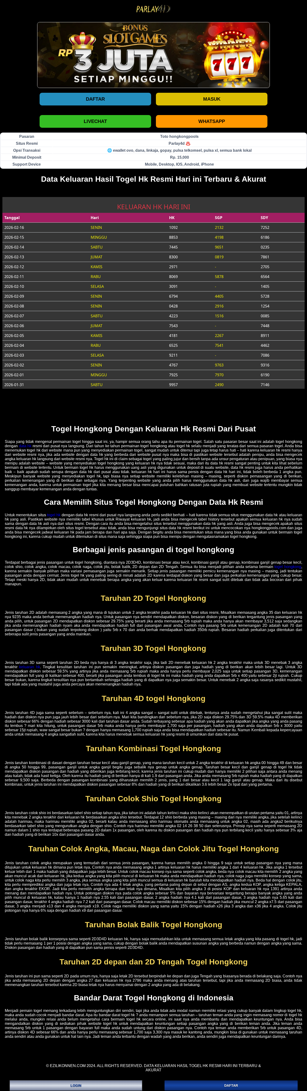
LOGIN (76, 1085)
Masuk (211, 99)
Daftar (95, 99)
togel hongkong (287, 567)
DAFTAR (231, 1085)
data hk (25, 446)
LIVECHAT (95, 121)
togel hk (53, 515)
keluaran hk (29, 667)
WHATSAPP (211, 121)
